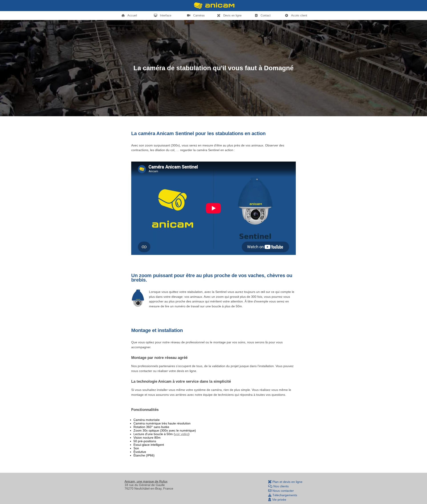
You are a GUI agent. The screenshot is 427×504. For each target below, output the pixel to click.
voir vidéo (181, 434)
